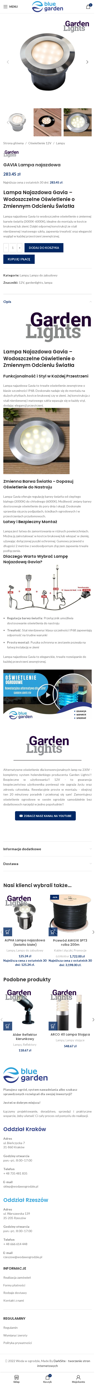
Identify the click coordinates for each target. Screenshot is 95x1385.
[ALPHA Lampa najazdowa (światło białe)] (24, 914)
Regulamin (10, 1327)
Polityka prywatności (17, 1343)
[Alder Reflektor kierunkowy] (24, 1008)
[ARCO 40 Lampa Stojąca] (70, 1008)
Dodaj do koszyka (44, 248)
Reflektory (29, 1044)
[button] (7, 62)
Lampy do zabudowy (43, 275)
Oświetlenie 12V (39, 143)
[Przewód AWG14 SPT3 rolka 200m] (70, 914)
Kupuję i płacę (19, 259)
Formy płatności (14, 1285)
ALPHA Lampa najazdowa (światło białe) (25, 942)
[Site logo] (47, 6)
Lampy (60, 143)
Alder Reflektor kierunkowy (25, 1036)
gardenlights (34, 282)
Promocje (80, 950)
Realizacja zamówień (17, 1277)
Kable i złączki (63, 950)
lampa (48, 282)
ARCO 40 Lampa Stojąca (70, 1034)
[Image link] (25, 1075)
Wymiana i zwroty (15, 1335)
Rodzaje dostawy (15, 1293)
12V (21, 282)
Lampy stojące (75, 1040)
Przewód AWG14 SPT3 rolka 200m (70, 942)
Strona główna (13, 143)
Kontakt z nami (13, 1300)
